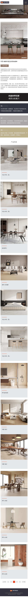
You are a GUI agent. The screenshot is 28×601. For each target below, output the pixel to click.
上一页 (4, 581)
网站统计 (19, 594)
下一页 (24, 581)
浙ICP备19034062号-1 (12, 594)
